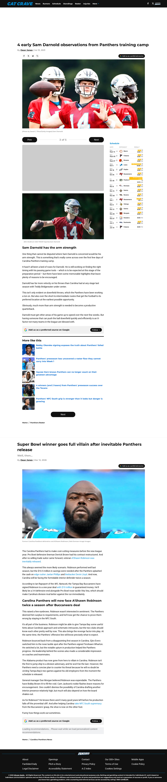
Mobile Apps (138, 759)
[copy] (37, 56)
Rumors (46, 4)
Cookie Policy (138, 764)
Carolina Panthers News (41, 739)
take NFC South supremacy (88, 703)
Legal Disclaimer (30, 768)
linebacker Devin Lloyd (76, 574)
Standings (68, 4)
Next (96, 139)
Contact (85, 759)
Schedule (56, 4)
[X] (153, 3)
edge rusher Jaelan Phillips (47, 574)
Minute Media (19, 775)
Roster (78, 4)
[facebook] (148, 3)
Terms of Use (111, 764)
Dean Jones (27, 50)
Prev (29, 139)
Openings (53, 759)
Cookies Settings (113, 768)
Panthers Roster (37, 423)
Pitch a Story (55, 764)
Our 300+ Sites (112, 759)
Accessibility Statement (60, 768)
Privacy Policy (88, 764)
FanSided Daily (29, 764)
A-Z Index (86, 768)
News (37, 4)
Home (25, 423)
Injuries (86, 4)
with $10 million (64, 587)
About (25, 759)
